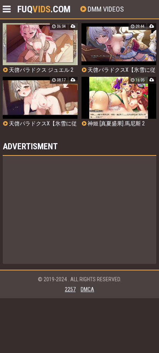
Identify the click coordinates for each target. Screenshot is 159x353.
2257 (70, 289)
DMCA (87, 289)
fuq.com (44, 9)
